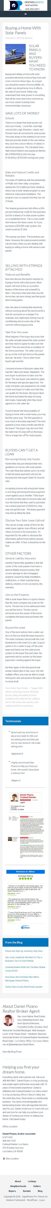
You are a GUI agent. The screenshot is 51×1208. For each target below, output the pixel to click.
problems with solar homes (18, 698)
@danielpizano (16, 1044)
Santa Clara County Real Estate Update (23, 987)
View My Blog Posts (12, 1051)
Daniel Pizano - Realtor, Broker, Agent (25, 5)
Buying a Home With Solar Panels (23, 30)
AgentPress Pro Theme (33, 1196)
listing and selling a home (24, 695)
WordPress (32, 1200)
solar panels (27, 702)
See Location (12, 1158)
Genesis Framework (15, 1200)
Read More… (29, 1044)
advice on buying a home (17, 691)
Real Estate (22, 688)
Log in (42, 1200)
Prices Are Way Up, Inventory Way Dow (24, 951)
